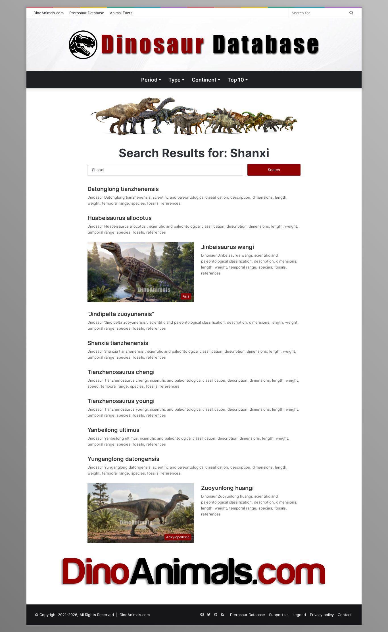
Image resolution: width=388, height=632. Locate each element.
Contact (345, 614)
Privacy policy (322, 614)
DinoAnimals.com (49, 13)
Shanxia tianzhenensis (118, 343)
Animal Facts (121, 13)
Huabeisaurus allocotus (120, 218)
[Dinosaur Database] (194, 45)
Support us (279, 614)
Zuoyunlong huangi (227, 488)
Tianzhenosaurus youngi (121, 401)
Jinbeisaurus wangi (227, 247)
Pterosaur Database (86, 13)
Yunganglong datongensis (123, 459)
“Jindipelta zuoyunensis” (120, 314)
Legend (299, 614)
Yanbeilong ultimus (113, 430)
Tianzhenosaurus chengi (121, 372)
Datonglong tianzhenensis (123, 189)
